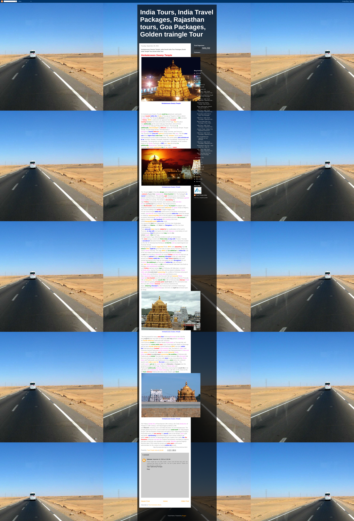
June (198, 162)
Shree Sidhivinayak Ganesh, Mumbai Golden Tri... (204, 107)
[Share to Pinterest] (175, 450)
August (199, 157)
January (199, 169)
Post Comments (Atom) (155, 505)
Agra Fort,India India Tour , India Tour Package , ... (204, 153)
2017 (197, 78)
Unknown (149, 459)
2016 (197, 80)
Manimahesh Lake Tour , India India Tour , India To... (205, 146)
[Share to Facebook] (173, 450)
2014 (197, 172)
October (199, 87)
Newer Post (145, 501)
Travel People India (201, 195)
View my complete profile (201, 197)
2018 (197, 75)
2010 (197, 181)
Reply (148, 469)
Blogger (184, 515)
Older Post (185, 501)
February (200, 167)
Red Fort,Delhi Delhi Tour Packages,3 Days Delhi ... (204, 122)
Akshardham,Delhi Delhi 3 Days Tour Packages (204, 114)
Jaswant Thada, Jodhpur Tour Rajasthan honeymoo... (205, 129)
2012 (197, 177)
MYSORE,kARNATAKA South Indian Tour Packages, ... (205, 95)
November (200, 84)
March (199, 164)
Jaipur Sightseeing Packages (154, 466)
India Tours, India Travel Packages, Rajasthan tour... (205, 92)
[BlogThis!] (170, 450)
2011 (197, 179)
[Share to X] (172, 450)
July (198, 160)
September (200, 89)
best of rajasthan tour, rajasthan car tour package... (203, 138)
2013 (197, 174)
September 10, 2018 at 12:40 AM (161, 459)
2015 (197, 82)
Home (165, 501)
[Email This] (168, 450)
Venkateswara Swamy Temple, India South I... (204, 103)
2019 (197, 73)
